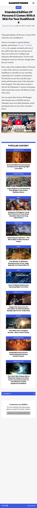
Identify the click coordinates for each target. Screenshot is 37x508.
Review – (18, 331)
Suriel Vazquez (9, 26)
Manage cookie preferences (18, 413)
